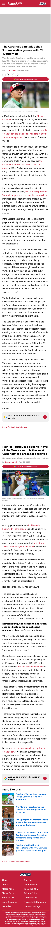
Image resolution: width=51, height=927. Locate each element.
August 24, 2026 (36, 618)
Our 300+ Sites (31, 884)
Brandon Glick (11, 462)
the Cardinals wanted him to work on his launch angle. (22, 164)
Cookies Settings (32, 906)
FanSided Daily (31, 889)
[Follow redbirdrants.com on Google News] (45, 417)
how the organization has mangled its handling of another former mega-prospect (25, 134)
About (5, 880)
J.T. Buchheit (11, 70)
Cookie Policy (30, 897)
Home (4, 427)
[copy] (17, 74)
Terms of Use (8, 897)
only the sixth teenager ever (31, 666)
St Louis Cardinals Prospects (19, 861)
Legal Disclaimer (10, 902)
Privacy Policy (30, 893)
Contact (5, 884)
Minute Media (13, 912)
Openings (28, 880)
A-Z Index (6, 906)
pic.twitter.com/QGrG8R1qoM (16, 615)
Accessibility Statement (35, 902)
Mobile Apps (8, 889)
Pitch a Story (8, 893)
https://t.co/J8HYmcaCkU (30, 611)
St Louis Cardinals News (18, 427)
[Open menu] (3, 3)
